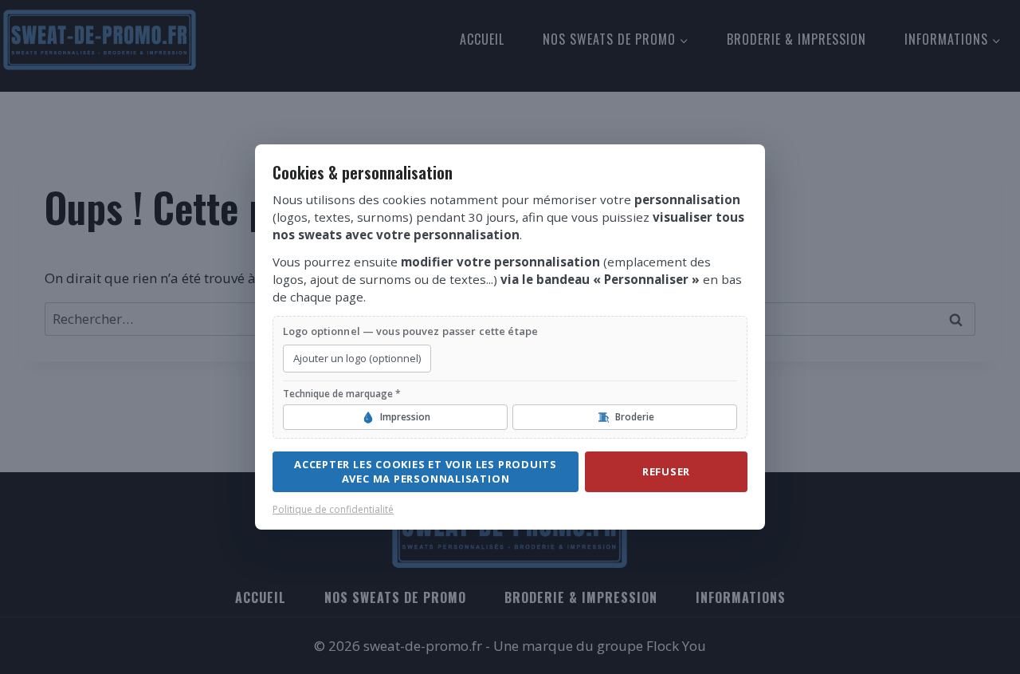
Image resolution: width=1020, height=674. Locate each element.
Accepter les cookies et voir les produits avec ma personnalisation (425, 471)
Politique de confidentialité (333, 509)
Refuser (666, 471)
